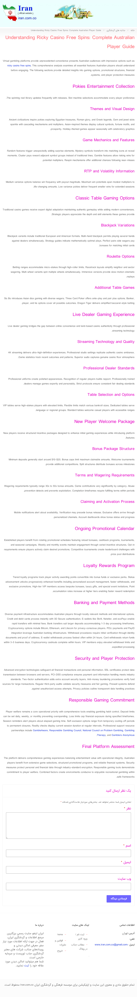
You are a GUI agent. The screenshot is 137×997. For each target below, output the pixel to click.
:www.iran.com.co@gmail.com (111, 944)
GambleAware (40, 730)
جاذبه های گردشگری (116, 30)
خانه (132, 30)
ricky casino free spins (19, 65)
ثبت (26, 965)
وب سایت (124, 879)
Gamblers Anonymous (123, 735)
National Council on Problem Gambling (103, 730)
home (60, 935)
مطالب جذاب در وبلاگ (79, 947)
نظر (127, 809)
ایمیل (126, 862)
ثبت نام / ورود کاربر (81, 937)
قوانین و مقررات (60, 943)
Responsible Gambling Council (65, 730)
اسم (127, 846)
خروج (60, 951)
